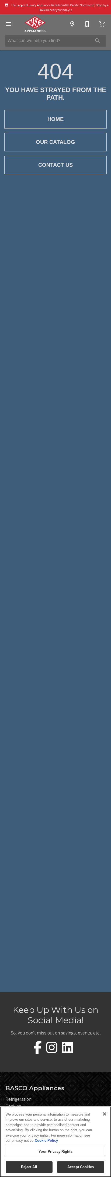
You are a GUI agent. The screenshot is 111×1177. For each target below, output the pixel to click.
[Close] (104, 1114)
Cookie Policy (46, 1140)
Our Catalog (55, 142)
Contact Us (55, 165)
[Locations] (72, 24)
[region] (55, 1141)
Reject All (29, 1167)
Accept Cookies (80, 1167)
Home (55, 119)
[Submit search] (97, 41)
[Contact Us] (87, 24)
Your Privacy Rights (55, 1152)
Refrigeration (18, 1099)
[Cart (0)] (102, 24)
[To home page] (35, 24)
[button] (8, 24)
